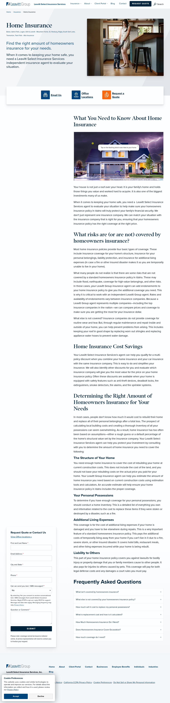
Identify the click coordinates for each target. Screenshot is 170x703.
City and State (17, 564)
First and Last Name (19, 543)
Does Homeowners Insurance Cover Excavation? (98, 629)
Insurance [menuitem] (74, 3)
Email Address (17, 554)
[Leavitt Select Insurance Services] (18, 4)
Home (8, 12)
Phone (14, 575)
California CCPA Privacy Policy (78, 682)
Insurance (17, 12)
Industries (153, 667)
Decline (41, 696)
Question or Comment (20, 610)
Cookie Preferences (103, 682)
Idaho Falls (15, 32)
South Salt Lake (69, 32)
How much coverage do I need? (90, 637)
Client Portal (75, 667)
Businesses (102, 667)
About (62, 667)
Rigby (60, 32)
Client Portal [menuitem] (100, 3)
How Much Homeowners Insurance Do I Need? (97, 622)
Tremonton (10, 35)
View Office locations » (21, 537)
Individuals (139, 667)
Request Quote (140, 4)
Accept (16, 696)
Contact (88, 667)
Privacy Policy (12, 690)
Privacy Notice (55, 682)
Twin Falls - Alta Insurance (24, 35)
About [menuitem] (87, 3)
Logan (22, 32)
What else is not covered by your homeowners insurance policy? (105, 599)
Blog (51, 672)
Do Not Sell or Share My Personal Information (134, 682)
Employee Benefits (121, 667)
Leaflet (161, 179)
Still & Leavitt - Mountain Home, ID (38, 32)
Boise (8, 32)
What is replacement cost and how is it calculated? (99, 614)
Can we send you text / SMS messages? (27, 586)
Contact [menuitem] (122, 3)
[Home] (18, 666)
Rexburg (54, 32)
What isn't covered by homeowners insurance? (97, 592)
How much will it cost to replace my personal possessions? (103, 607)
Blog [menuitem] (113, 3)
